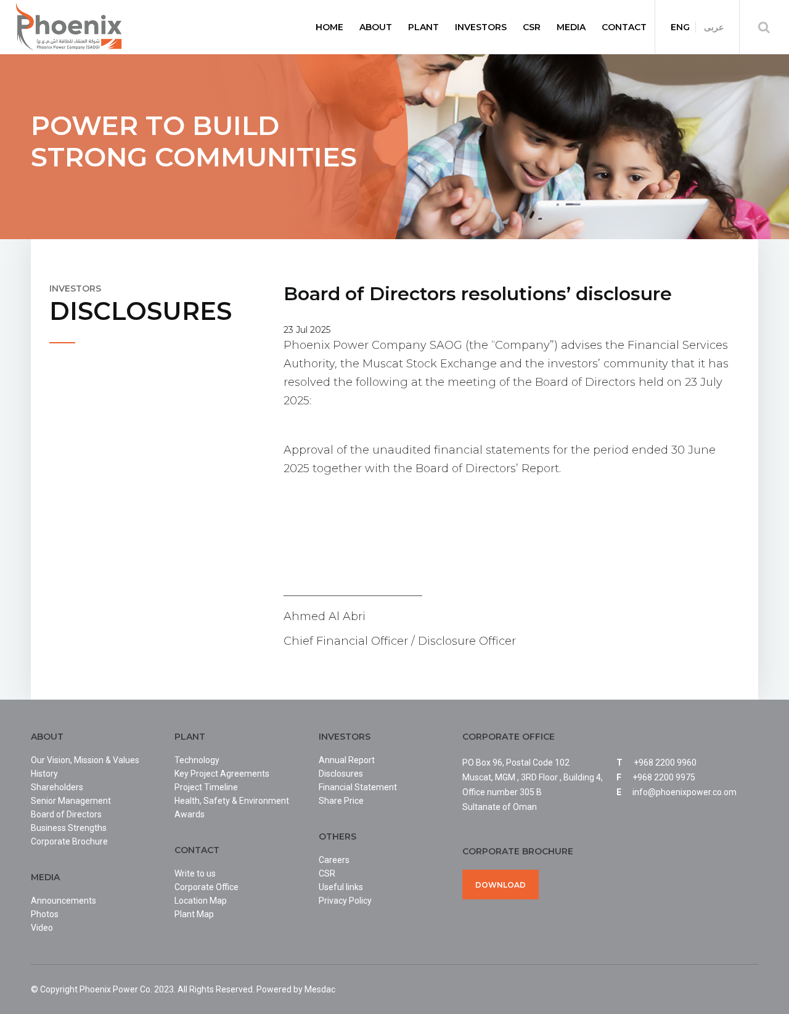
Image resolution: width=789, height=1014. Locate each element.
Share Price (341, 801)
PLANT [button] (423, 27)
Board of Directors (66, 814)
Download (500, 884)
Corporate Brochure (69, 841)
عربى (714, 27)
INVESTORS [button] (481, 27)
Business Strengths (69, 828)
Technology (196, 760)
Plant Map (194, 914)
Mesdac (320, 989)
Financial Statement (358, 787)
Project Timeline (206, 787)
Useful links (341, 887)
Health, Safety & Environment (231, 801)
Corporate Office (206, 887)
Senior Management (71, 801)
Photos (45, 914)
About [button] (375, 27)
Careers (334, 860)
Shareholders (57, 787)
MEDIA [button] (571, 27)
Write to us (195, 873)
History (44, 774)
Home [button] (329, 27)
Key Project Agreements (221, 774)
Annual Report (347, 760)
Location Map (200, 901)
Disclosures (341, 774)
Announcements (63, 901)
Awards (189, 814)
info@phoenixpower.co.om (684, 792)
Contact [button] (624, 27)
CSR (327, 873)
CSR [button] (532, 27)
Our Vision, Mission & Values (85, 760)
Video (42, 928)
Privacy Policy (345, 901)
